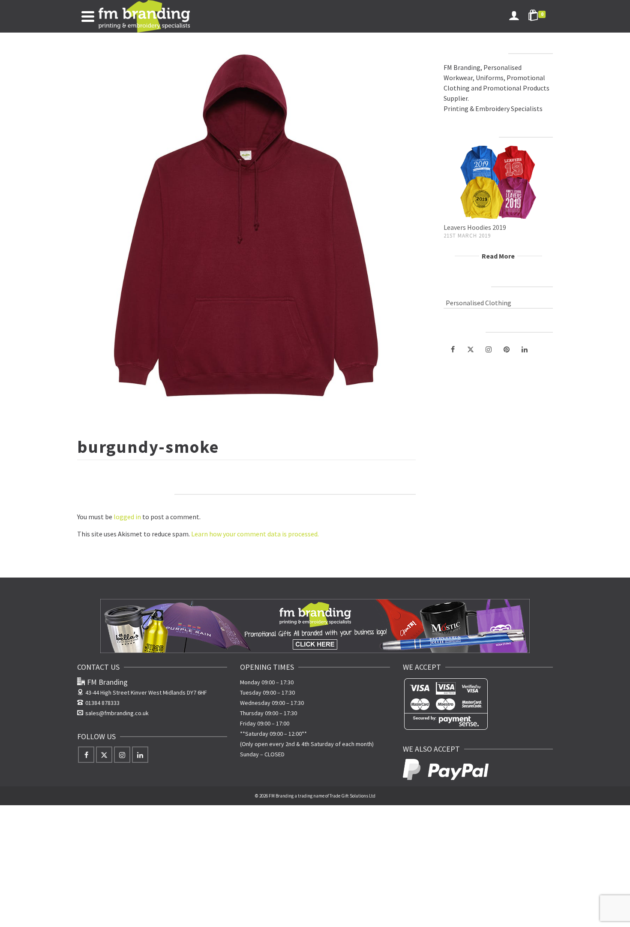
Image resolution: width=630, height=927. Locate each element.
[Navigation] (88, 16)
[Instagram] (488, 349)
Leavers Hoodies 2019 (475, 227)
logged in (127, 516)
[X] (470, 349)
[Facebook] (452, 349)
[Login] (514, 16)
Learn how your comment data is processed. (255, 534)
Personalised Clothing (478, 302)
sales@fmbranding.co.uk (117, 713)
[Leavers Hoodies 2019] (498, 182)
